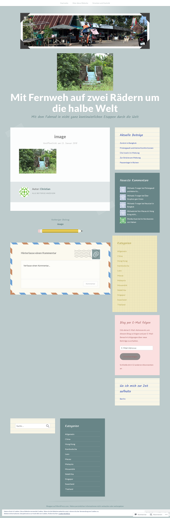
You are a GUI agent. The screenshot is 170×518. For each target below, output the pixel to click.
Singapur (121, 295)
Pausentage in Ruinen (129, 162)
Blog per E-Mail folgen (135, 322)
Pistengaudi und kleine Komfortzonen (136, 148)
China (120, 256)
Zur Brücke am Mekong (130, 157)
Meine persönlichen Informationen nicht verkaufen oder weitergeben (97, 506)
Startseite (64, 3)
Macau (120, 275)
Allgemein (122, 251)
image (60, 221)
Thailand (121, 304)
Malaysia (121, 280)
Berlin (122, 399)
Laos (119, 270)
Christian (45, 188)
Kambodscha (123, 266)
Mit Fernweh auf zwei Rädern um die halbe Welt (85, 102)
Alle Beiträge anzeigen (43, 193)
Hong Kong (122, 261)
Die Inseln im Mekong (130, 153)
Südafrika (121, 290)
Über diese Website (80, 3)
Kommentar (90, 284)
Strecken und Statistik (101, 3)
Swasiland (121, 300)
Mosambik (122, 285)
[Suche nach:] (32, 425)
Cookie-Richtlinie (64, 514)
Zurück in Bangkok (128, 143)
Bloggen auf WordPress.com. (57, 506)
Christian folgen (130, 356)
